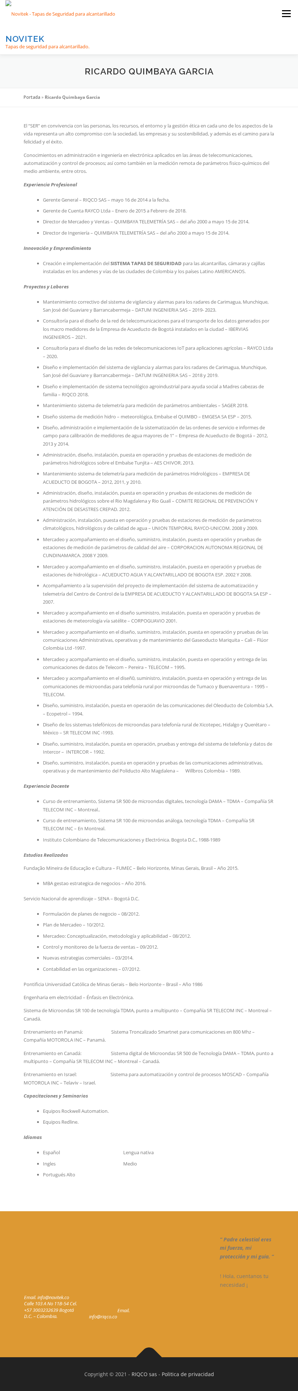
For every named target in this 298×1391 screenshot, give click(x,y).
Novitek (24, 39)
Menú (286, 13)
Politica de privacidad (188, 1374)
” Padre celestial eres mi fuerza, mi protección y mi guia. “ (247, 1248)
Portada (32, 97)
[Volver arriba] (149, 1357)
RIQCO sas (144, 1374)
